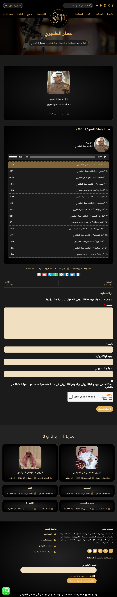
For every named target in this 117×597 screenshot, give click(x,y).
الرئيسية (110, 14)
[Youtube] (97, 5)
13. (91, 241)
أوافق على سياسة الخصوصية (81, 576)
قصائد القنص (101, 493)
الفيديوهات (41, 14)
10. (89, 222)
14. (90, 247)
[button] (78, 274)
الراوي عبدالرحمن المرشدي (30, 472)
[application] (58, 157)
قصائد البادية (101, 478)
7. (92, 203)
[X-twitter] (109, 5)
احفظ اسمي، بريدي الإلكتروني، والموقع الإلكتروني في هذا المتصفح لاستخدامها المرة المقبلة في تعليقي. (62, 385)
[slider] (13, 156)
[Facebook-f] (113, 5)
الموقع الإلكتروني (104, 368)
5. (92, 190)
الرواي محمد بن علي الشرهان (87, 472)
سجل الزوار (8, 14)
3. (92, 177)
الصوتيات (79, 14)
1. (92, 164)
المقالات (99, 14)
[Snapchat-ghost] (101, 5)
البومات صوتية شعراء (56, 43)
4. (92, 183)
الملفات (20, 14)
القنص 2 (30, 503)
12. (90, 235)
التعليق (108, 305)
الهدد (30, 487)
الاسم (109, 344)
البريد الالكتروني (89, 564)
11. (88, 228)
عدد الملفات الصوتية (98, 129)
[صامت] (20, 156)
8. (90, 209)
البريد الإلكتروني (104, 356)
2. (92, 171)
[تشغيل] (105, 156)
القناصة (87, 487)
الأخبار (89, 14)
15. (92, 254)
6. (92, 196)
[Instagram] (105, 5)
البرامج (30, 14)
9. (89, 215)
